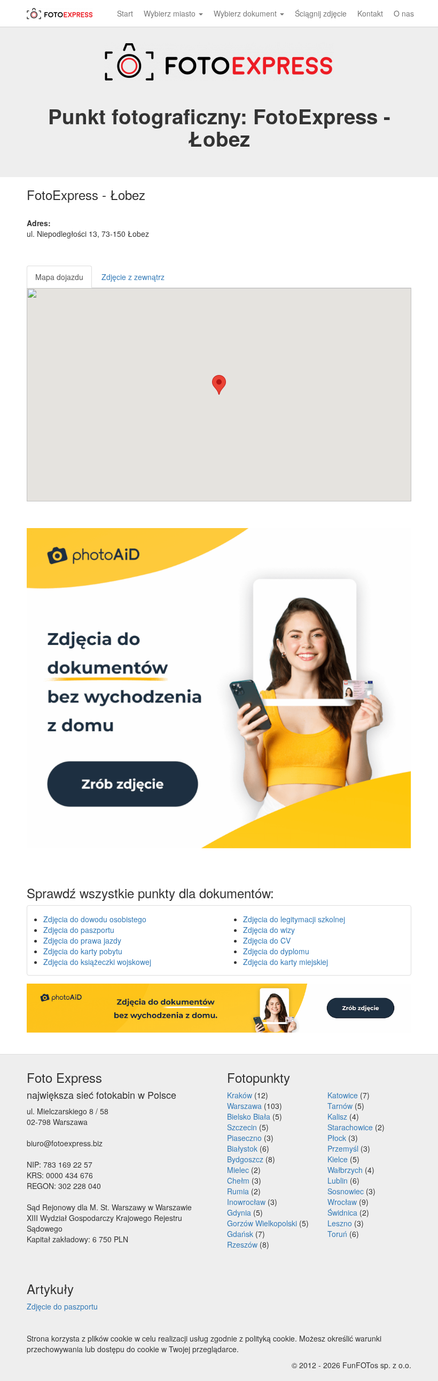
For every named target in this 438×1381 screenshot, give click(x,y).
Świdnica (342, 1212)
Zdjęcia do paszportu (78, 929)
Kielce (337, 1159)
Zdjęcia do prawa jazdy (82, 940)
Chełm (238, 1180)
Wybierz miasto (171, 13)
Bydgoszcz (245, 1159)
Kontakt (370, 13)
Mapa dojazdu (59, 277)
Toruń (337, 1233)
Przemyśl (342, 1148)
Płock (336, 1137)
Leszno (339, 1223)
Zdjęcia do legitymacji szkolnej (294, 919)
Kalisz (337, 1116)
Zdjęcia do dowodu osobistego (94, 919)
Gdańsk (240, 1233)
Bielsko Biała (248, 1116)
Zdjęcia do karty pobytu (82, 951)
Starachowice (350, 1127)
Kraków (239, 1095)
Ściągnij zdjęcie (321, 13)
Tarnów (340, 1105)
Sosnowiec (345, 1191)
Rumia (238, 1191)
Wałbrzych (345, 1169)
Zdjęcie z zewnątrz (133, 277)
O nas (404, 13)
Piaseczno (244, 1137)
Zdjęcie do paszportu (62, 1306)
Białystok (242, 1148)
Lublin (337, 1180)
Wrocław (342, 1201)
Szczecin (242, 1127)
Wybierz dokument (246, 13)
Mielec (238, 1169)
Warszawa (244, 1105)
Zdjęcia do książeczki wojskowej (97, 961)
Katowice (342, 1095)
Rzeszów (242, 1244)
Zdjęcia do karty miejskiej (285, 961)
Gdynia (239, 1212)
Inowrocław (246, 1201)
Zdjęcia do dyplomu (276, 951)
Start (125, 13)
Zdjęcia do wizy (269, 929)
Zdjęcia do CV (267, 940)
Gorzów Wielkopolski (262, 1223)
